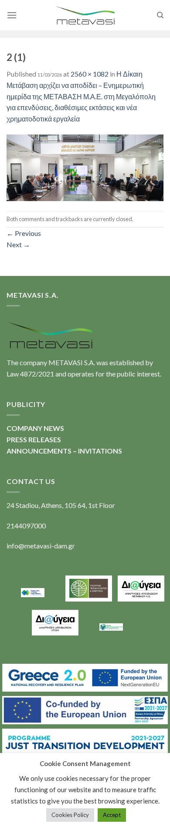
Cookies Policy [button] (70, 814)
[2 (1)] (85, 166)
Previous (24, 233)
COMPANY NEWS (35, 428)
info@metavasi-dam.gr (41, 545)
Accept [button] (112, 814)
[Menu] (12, 15)
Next (18, 244)
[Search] (160, 15)
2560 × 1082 (90, 74)
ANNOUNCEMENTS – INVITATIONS (64, 451)
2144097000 (26, 525)
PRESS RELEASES (34, 439)
